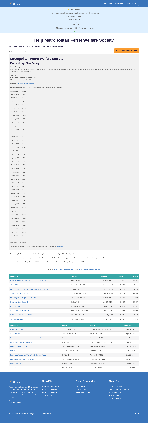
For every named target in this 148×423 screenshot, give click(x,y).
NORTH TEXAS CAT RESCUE (21, 315)
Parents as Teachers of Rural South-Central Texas (28, 355)
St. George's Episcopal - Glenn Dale (23, 298)
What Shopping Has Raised (119, 389)
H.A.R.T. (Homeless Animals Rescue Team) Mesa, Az (29, 280)
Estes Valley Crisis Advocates (21, 342)
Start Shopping (47, 395)
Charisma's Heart (16, 329)
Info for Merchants (115, 392)
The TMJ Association (17, 285)
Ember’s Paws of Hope (18, 346)
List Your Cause (81, 386)
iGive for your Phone (49, 392)
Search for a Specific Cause (126, 50)
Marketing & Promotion (84, 392)
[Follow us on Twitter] (135, 414)
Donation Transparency (117, 386)
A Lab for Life (15, 306)
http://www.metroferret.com (25, 83)
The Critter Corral (16, 319)
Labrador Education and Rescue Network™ (25, 338)
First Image (14, 351)
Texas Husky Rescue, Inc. (19, 293)
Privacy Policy (114, 395)
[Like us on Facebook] (138, 414)
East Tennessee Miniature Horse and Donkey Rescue (29, 289)
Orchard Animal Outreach (19, 302)
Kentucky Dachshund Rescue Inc (22, 359)
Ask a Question (17, 402)
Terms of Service (115, 398)
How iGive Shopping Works (52, 386)
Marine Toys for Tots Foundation (63, 269)
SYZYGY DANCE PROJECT (20, 310)
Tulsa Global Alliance (17, 368)
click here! (60, 246)
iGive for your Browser (50, 389)
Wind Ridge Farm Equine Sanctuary (90, 269)
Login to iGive (132, 3)
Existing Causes (81, 389)
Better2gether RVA (17, 364)
